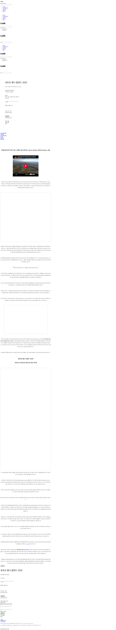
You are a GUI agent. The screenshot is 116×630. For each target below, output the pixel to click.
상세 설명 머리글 (3, 133)
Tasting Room (5, 7)
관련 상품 (2, 139)
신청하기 (2, 612)
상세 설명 (2, 134)
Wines (4, 6)
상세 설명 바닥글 (3, 135)
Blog (4, 11)
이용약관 (1, 619)
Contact (4, 9)
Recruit (4, 10)
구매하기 (2, 565)
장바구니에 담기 (3, 597)
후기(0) (1, 136)
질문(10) (2, 138)
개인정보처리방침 (3, 620)
